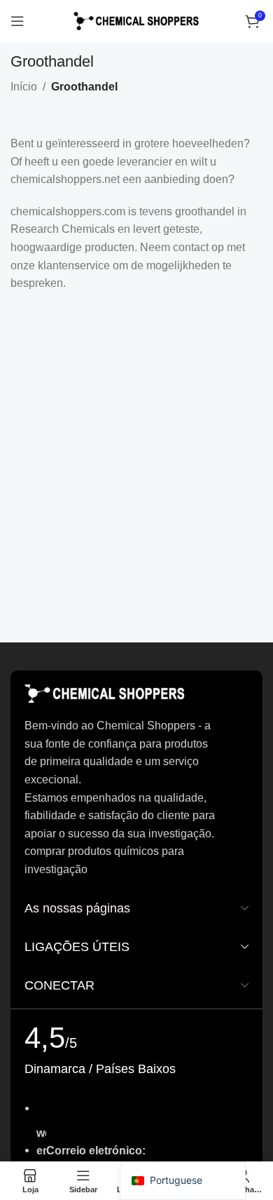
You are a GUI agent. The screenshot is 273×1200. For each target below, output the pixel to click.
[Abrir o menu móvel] (17, 21)
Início (23, 87)
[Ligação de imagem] (105, 693)
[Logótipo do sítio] (137, 20)
